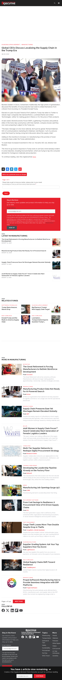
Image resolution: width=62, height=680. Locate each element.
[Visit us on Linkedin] (12, 610)
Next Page (19, 601)
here (34, 157)
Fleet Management (29, 522)
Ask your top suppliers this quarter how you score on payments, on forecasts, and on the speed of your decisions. (41, 553)
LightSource (30, 549)
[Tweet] (15, 169)
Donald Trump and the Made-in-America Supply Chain (10, 320)
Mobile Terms (50, 223)
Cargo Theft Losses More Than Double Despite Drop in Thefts (41, 525)
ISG (27, 510)
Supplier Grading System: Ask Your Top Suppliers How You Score (41, 545)
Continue (39, 676)
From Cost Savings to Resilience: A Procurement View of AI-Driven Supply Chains (41, 505)
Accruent (29, 374)
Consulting (26, 445)
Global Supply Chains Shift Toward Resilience (39, 563)
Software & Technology (9, 305)
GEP (27, 414)
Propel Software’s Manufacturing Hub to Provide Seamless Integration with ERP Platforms (41, 582)
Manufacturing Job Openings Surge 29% (41, 487)
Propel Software (31, 588)
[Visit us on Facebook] (3, 610)
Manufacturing (27, 44)
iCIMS (28, 490)
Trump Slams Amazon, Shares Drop (9, 308)
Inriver (28, 394)
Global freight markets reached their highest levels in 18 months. (40, 571)
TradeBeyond (30, 567)
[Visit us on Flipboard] (16, 610)
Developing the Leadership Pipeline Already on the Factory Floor (40, 469)
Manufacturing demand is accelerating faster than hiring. (40, 493)
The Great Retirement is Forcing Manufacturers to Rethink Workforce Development (26, 240)
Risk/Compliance (7, 315)
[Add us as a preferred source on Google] (20, 169)
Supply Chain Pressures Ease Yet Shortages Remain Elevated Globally (26, 262)
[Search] (54, 3)
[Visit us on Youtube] (21, 610)
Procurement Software (30, 500)
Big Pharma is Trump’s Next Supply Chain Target (41, 308)
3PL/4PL (25, 426)
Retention (26, 364)
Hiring (25, 485)
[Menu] (58, 3)
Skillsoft (29, 473)
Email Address (11, 208)
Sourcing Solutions (29, 542)
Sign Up (12, 227)
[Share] (7, 169)
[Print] (3, 169)
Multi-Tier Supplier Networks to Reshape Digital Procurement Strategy (41, 449)
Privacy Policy (14, 224)
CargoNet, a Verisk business (35, 530)
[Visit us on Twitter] (8, 610)
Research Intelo (31, 453)
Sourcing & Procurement (11, 44)
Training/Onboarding (30, 465)
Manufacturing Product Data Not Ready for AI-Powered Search (24, 251)
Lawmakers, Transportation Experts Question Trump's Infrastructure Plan (40, 320)
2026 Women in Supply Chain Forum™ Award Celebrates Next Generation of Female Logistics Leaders (23, 274)
